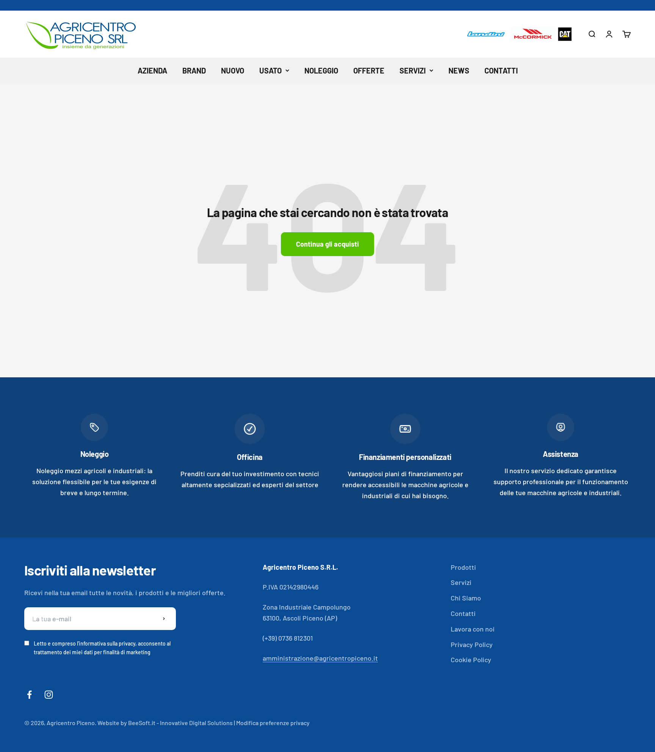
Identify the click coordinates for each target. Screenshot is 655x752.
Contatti (463, 613)
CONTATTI (501, 70)
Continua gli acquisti (327, 244)
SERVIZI (413, 70)
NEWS (458, 70)
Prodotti (463, 567)
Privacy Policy (472, 644)
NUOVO (232, 70)
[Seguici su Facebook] (29, 694)
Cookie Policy (471, 659)
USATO (270, 70)
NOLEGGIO (321, 70)
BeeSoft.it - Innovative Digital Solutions (180, 722)
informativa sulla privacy (107, 643)
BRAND (194, 70)
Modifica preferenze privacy (273, 722)
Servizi (461, 582)
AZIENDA (152, 70)
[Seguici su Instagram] (49, 694)
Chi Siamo (466, 598)
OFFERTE (368, 70)
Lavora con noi (473, 629)
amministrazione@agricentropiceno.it (320, 658)
